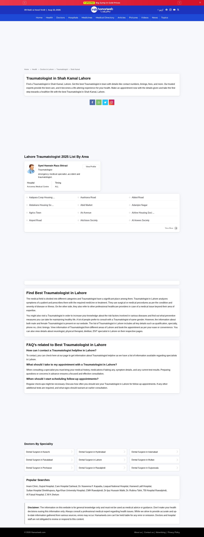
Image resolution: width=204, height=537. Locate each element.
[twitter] (178, 10)
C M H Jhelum (52, 494)
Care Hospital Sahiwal (66, 486)
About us (138, 532)
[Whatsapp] (99, 102)
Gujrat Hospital (46, 486)
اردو (161, 9)
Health (49, 17)
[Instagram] (170, 10)
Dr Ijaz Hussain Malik (114, 490)
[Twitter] (105, 102)
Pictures (133, 17)
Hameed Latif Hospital (140, 486)
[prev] (24, 2)
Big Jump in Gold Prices (103, 3)
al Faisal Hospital (35, 494)
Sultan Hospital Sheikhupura (40, 490)
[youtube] (174, 10)
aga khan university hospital (70, 490)
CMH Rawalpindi (94, 490)
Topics (164, 17)
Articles (122, 17)
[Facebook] (92, 102)
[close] (200, 2)
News (155, 17)
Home (39, 17)
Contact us (149, 532)
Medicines (87, 17)
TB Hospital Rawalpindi (155, 490)
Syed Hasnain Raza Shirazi (53, 165)
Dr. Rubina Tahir (134, 490)
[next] (179, 2)
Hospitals (73, 17)
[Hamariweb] (102, 9)
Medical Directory (105, 17)
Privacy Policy (174, 532)
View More (169, 228)
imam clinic (32, 486)
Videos (144, 17)
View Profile (91, 167)
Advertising (160, 532)
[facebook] (166, 10)
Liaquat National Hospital (115, 486)
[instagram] (111, 102)
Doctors (60, 17)
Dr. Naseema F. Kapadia (90, 486)
